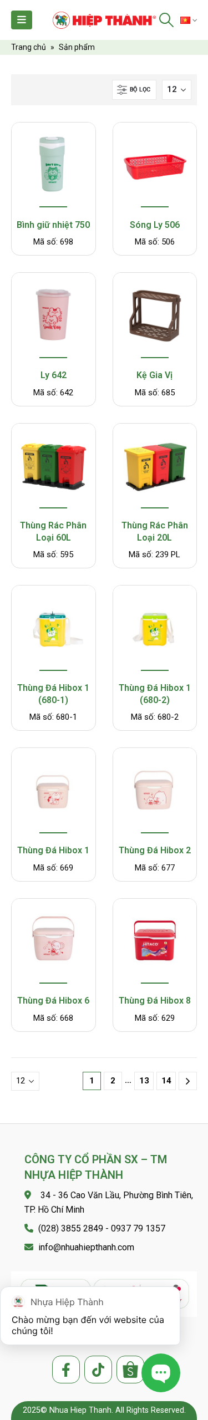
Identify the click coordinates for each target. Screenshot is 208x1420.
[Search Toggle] (166, 20)
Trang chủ (28, 47)
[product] (53, 166)
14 (166, 1081)
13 (144, 1081)
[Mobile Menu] (21, 20)
